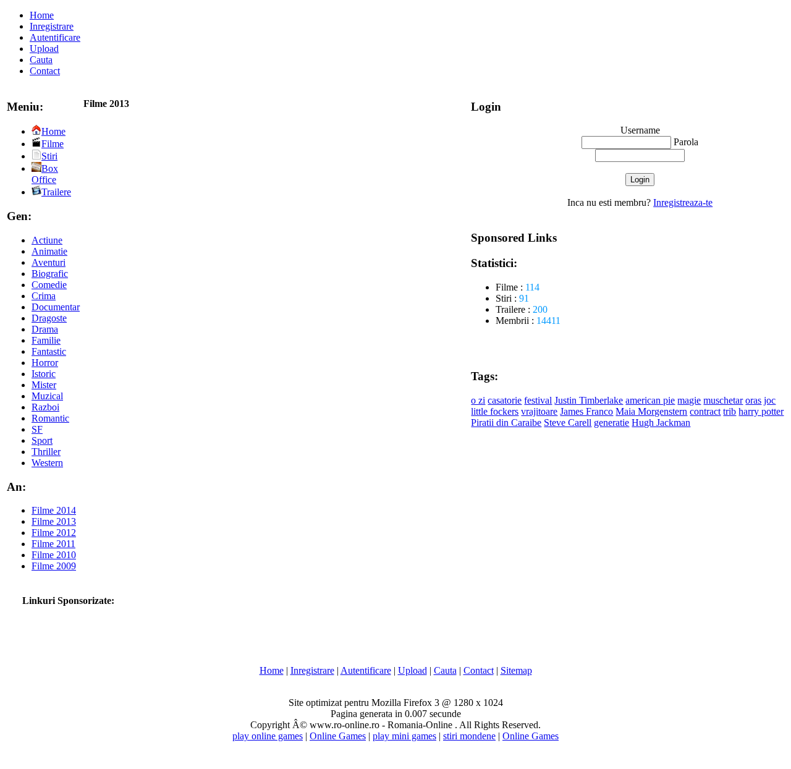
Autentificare (55, 37)
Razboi (45, 407)
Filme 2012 (54, 532)
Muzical (47, 396)
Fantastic (49, 351)
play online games (267, 736)
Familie (46, 340)
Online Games (338, 736)
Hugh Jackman (661, 422)
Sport (42, 440)
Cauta (41, 59)
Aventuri (49, 262)
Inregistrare (52, 26)
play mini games (404, 736)
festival (538, 400)
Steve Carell (567, 422)
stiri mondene (469, 736)
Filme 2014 (54, 510)
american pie (650, 400)
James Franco (586, 411)
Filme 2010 (54, 555)
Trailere (56, 192)
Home (42, 15)
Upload (44, 48)
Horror (45, 362)
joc (770, 400)
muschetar (723, 400)
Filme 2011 (53, 543)
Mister (44, 385)
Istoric (44, 373)
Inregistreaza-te (683, 202)
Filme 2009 (54, 566)
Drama (45, 329)
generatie (611, 422)
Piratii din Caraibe (506, 422)
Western (47, 462)
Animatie (49, 251)
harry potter (761, 411)
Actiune (47, 240)
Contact (45, 71)
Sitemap (516, 670)
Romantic (50, 418)
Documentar (56, 307)
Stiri (49, 156)
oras (753, 400)
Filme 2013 (54, 521)
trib (729, 411)
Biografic (50, 273)
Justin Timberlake (588, 400)
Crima (44, 296)
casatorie (505, 400)
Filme (52, 143)
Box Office (45, 174)
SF (37, 429)
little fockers (494, 411)
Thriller (46, 451)
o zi (478, 400)
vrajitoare (539, 411)
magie (689, 400)
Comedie (49, 284)
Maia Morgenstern (651, 411)
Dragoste (49, 318)
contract (705, 411)
